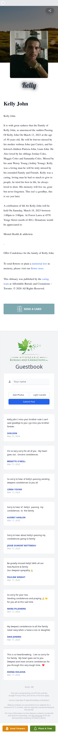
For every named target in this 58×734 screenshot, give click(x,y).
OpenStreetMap (32, 700)
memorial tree (39, 263)
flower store (37, 268)
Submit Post (29, 401)
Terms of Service (37, 695)
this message (37, 715)
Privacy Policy (20, 695)
